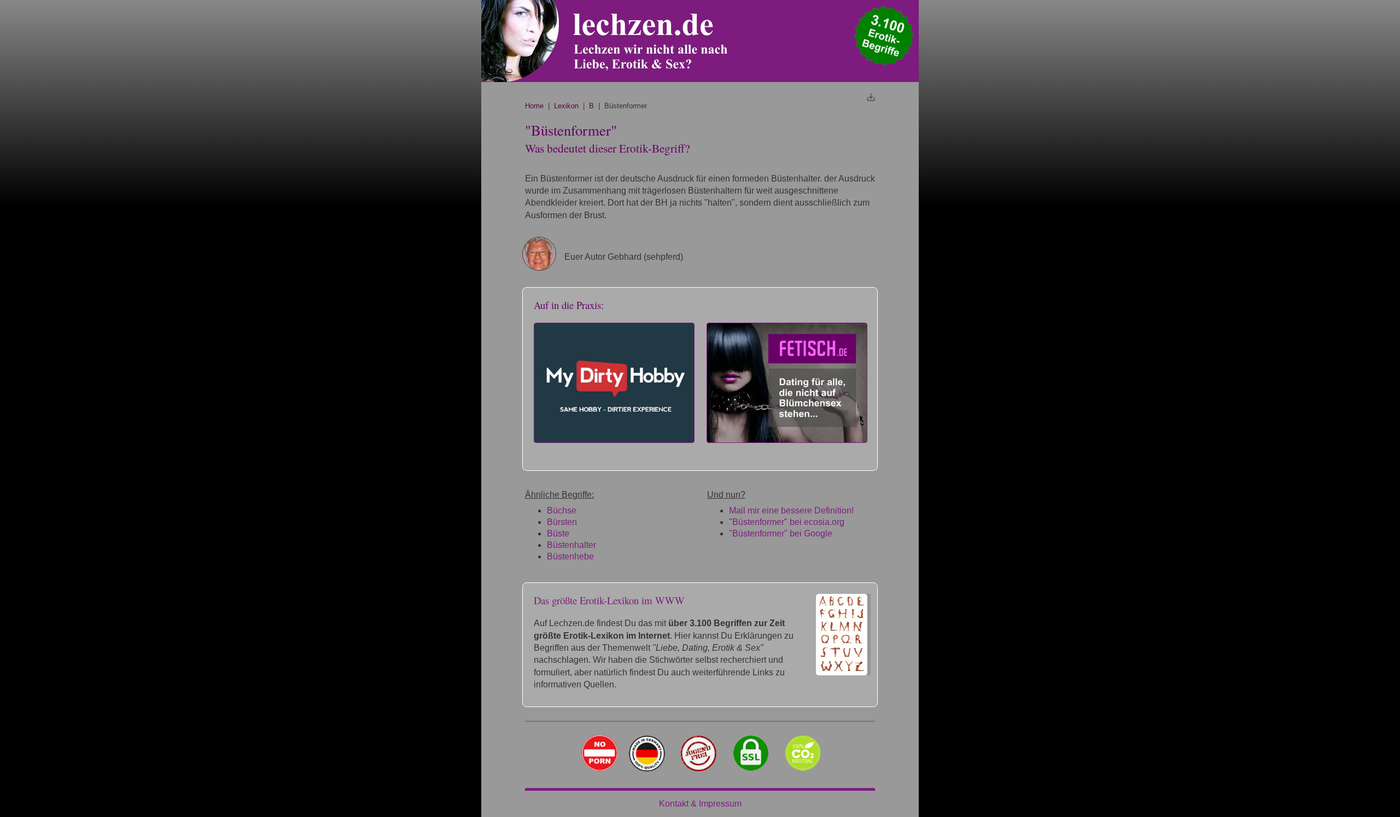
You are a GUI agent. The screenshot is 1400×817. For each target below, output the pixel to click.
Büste (558, 533)
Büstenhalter (571, 545)
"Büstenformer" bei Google (780, 533)
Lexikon (566, 106)
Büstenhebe (570, 556)
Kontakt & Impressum (700, 803)
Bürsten (562, 522)
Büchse (561, 510)
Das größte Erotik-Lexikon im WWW (609, 600)
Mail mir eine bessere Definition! (791, 510)
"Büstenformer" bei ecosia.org (786, 522)
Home (534, 106)
